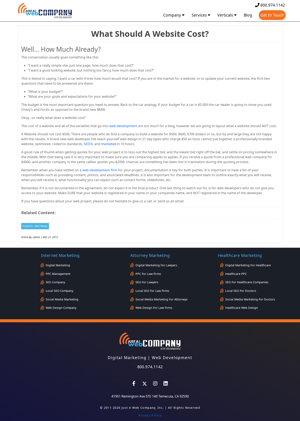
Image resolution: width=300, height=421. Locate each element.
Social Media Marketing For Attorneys (162, 299)
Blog (248, 15)
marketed (108, 144)
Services (200, 15)
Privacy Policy (150, 415)
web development (123, 126)
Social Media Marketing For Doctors (250, 299)
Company (172, 15)
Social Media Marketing (62, 299)
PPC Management (58, 274)
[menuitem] (174, 15)
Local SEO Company (59, 291)
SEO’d (88, 144)
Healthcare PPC (236, 274)
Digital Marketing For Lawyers (156, 265)
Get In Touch (272, 15)
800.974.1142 (272, 5)
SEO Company (55, 282)
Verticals (225, 15)
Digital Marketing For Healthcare (248, 265)
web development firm (99, 170)
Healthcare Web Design (241, 308)
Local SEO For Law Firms (152, 291)
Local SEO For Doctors (240, 291)
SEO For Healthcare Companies (246, 282)
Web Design (41, 225)
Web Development (172, 357)
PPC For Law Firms (148, 274)
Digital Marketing (58, 265)
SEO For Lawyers (147, 282)
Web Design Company (61, 308)
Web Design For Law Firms (154, 308)
